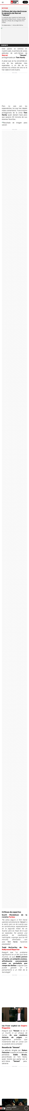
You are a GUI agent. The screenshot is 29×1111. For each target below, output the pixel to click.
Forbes (12, 917)
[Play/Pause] (26, 1108)
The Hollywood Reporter (14, 948)
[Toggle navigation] (2, 2)
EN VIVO (25, 2)
